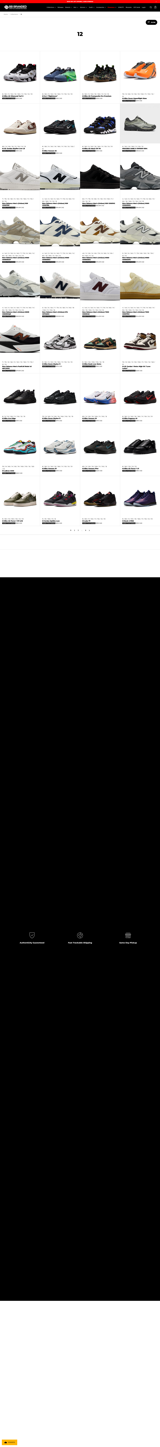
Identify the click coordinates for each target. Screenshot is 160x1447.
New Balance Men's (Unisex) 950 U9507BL (60, 183)
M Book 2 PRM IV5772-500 (140, 501)
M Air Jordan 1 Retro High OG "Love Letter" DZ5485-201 (140, 346)
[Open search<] (151, 7)
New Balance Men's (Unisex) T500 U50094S (100, 292)
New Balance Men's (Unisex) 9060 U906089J (60, 237)
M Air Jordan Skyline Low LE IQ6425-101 (20, 129)
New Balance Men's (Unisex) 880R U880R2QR (20, 292)
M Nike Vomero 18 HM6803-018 (60, 129)
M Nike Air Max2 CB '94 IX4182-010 (100, 129)
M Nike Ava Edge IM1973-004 (20, 398)
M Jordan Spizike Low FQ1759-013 (60, 501)
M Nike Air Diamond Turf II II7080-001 (20, 77)
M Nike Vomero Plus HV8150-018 (100, 449)
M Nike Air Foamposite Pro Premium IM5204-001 (100, 77)
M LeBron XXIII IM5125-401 (20, 449)
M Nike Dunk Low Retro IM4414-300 (100, 346)
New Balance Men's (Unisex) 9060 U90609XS (140, 183)
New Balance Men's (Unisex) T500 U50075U (140, 292)
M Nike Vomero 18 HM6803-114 (100, 398)
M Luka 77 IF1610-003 (100, 501)
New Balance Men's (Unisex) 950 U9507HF (20, 183)
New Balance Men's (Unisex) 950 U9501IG (100, 183)
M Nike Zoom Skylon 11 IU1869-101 (60, 346)
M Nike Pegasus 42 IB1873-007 (140, 398)
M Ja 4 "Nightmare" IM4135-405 (60, 77)
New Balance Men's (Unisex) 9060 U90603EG (100, 237)
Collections (14, 14)
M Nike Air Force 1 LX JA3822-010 (140, 449)
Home (6, 14)
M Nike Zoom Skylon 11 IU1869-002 (60, 398)
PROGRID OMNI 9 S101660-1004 (140, 129)
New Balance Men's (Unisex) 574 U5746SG (60, 292)
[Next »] (89, 530)
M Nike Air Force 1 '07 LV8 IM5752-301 (20, 501)
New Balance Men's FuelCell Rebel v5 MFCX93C (20, 346)
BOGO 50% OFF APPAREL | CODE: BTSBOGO (80, 1)
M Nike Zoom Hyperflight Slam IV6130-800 (140, 77)
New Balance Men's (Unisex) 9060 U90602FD (140, 237)
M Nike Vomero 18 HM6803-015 (60, 449)
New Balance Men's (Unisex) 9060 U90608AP (20, 237)
